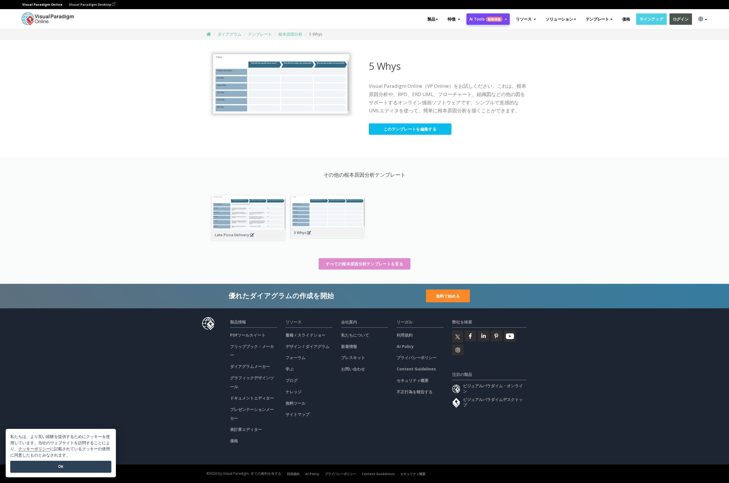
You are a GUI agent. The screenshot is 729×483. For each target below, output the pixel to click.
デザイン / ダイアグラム (307, 346)
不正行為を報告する (415, 391)
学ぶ (290, 369)
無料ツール (296, 403)
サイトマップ (298, 414)
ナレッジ (294, 391)
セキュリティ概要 (413, 380)
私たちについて (355, 335)
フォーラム (296, 357)
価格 (626, 19)
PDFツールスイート (247, 335)
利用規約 (405, 335)
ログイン (681, 19)
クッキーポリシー (34, 448)
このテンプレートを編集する (410, 129)
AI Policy (405, 346)
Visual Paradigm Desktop (90, 4)
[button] (453, 19)
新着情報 (349, 346)
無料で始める (448, 296)
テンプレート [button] (597, 19)
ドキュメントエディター (252, 398)
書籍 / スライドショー (305, 335)
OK (61, 466)
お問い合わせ (353, 369)
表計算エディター (246, 429)
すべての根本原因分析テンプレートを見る (364, 263)
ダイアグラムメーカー (250, 366)
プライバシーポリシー (417, 357)
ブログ (292, 380)
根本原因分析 (290, 34)
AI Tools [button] (485, 19)
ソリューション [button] (559, 19)
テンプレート (260, 34)
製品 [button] (431, 19)
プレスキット (353, 357)
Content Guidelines (416, 369)
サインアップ (651, 19)
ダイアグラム (229, 34)
